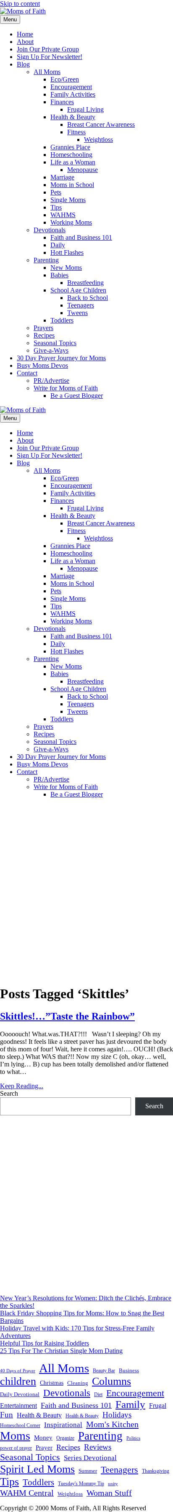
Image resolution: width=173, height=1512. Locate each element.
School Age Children (78, 290)
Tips (56, 207)
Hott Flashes (67, 252)
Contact (27, 373)
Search (9, 1093)
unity (113, 1483)
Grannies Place (70, 147)
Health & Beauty (72, 116)
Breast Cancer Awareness (101, 124)
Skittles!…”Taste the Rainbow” (67, 1016)
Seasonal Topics (55, 342)
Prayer (44, 1447)
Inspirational (63, 1425)
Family (130, 1404)
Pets (55, 192)
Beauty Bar (104, 1371)
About (25, 41)
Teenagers (80, 305)
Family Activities (72, 94)
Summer (88, 1471)
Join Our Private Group (48, 49)
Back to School (87, 297)
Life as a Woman (72, 162)
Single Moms (68, 199)
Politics (133, 1437)
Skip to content (20, 3)
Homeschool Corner (20, 1425)
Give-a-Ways (51, 350)
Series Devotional (90, 1458)
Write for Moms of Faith (66, 388)
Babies (59, 275)
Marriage (62, 177)
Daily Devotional (19, 1394)
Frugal (157, 1405)
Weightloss (98, 139)
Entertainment (18, 1405)
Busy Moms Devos (42, 365)
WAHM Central (27, 1493)
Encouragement (71, 86)
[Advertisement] (86, 891)
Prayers (43, 327)
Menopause (82, 169)
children (18, 1381)
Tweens (77, 312)
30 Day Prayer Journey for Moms (61, 357)
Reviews (97, 1447)
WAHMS (63, 214)
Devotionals (50, 229)
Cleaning (77, 1383)
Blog (23, 64)
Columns (111, 1381)
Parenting (46, 260)
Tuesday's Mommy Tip (81, 1483)
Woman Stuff (109, 1492)
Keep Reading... (21, 1085)
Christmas (51, 1382)
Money (43, 1437)
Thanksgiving (155, 1471)
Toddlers (61, 320)
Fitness (76, 132)
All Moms (47, 71)
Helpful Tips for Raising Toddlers (44, 1343)
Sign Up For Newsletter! (49, 56)
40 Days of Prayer (17, 1370)
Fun (6, 1414)
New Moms (66, 267)
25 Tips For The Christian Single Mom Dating (61, 1350)
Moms (15, 1435)
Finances (62, 101)
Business (129, 1370)
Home (25, 34)
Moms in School (72, 184)
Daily (57, 245)
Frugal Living (85, 109)
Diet (98, 1394)
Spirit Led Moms (37, 1469)
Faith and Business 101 (81, 237)
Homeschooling (71, 154)
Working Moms (71, 222)
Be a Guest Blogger (76, 395)
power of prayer (16, 1448)
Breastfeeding (85, 282)
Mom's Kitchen (112, 1424)
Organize (65, 1438)
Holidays (116, 1414)
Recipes (44, 335)
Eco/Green (64, 79)
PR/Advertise (51, 380)
